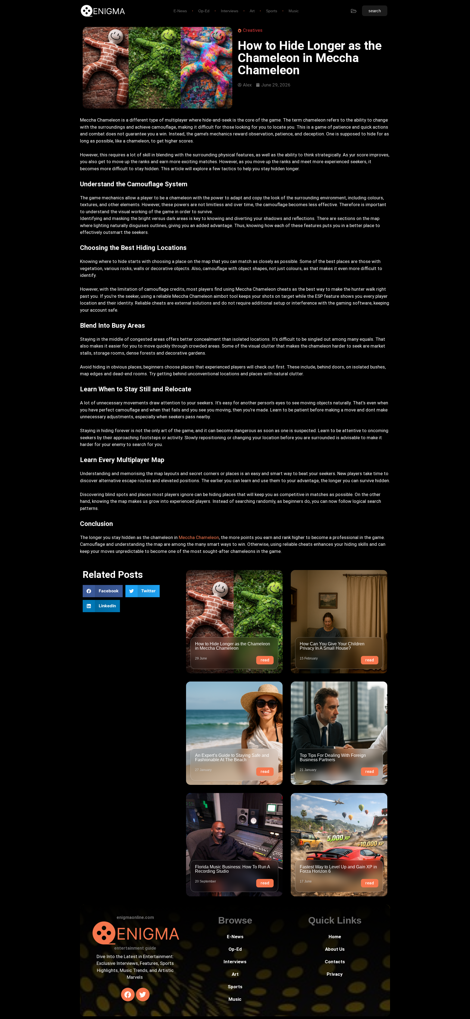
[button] (103, 591)
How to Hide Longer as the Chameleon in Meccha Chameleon (232, 646)
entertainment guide (135, 948)
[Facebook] (128, 994)
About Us (335, 949)
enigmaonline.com (135, 917)
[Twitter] (143, 994)
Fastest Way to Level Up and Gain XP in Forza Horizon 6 (338, 869)
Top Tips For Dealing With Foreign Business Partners (333, 757)
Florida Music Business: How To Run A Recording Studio (232, 869)
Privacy (335, 974)
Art (252, 11)
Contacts (335, 961)
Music (294, 11)
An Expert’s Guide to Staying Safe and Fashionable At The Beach (232, 757)
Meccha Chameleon (199, 537)
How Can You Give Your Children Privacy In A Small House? (332, 646)
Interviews (229, 11)
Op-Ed (203, 11)
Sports (271, 11)
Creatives (252, 30)
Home (335, 936)
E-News (180, 11)
